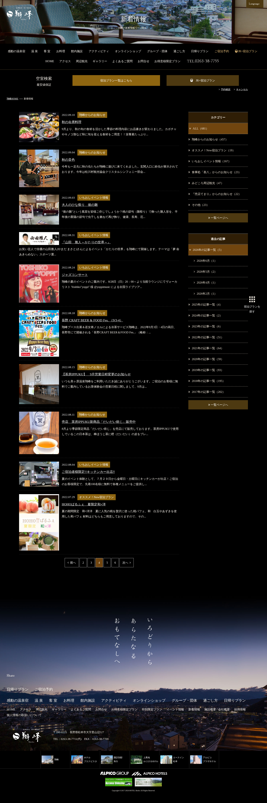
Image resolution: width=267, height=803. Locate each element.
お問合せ (143, 61)
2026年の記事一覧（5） (208, 249)
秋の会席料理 (71, 122)
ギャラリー (100, 61)
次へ (125, 562)
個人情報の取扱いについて (24, 715)
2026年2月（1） (207, 293)
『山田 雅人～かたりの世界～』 (86, 242)
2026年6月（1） (207, 260)
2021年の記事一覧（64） (208, 348)
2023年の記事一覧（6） (207, 326)
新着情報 (194, 709)
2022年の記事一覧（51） (208, 337)
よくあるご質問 (122, 61)
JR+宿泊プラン (205, 80)
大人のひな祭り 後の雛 (80, 205)
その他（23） (200, 204)
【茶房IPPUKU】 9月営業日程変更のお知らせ (96, 374)
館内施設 (77, 51)
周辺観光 (82, 61)
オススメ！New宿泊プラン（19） (213, 150)
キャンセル (242, 89)
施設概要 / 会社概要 (217, 709)
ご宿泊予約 (222, 51)
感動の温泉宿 (16, 51)
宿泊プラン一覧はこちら (116, 80)
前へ (73, 562)
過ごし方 (179, 51)
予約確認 (225, 89)
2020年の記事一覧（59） (208, 359)
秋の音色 (68, 160)
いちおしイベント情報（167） (211, 161)
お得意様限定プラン (167, 61)
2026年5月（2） (207, 271)
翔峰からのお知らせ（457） (210, 139)
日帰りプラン (200, 51)
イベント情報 (175, 709)
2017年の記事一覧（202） (208, 391)
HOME (49, 61)
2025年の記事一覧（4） (207, 304)
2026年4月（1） (207, 282)
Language (254, 4)
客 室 (47, 51)
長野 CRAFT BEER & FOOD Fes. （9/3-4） (92, 320)
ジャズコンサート (75, 275)
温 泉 (34, 51)
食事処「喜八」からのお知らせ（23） (216, 172)
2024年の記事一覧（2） (207, 315)
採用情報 (240, 709)
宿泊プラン (252, 309)
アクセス (65, 61)
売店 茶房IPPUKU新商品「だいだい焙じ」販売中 (99, 422)
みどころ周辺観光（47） (208, 183)
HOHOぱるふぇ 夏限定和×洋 (84, 504)
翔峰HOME (12, 98)
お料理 (60, 51)
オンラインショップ (128, 51)
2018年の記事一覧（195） (208, 380)
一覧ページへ (219, 217)
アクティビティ (99, 51)
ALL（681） (201, 128)
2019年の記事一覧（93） (208, 370)
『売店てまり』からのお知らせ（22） (216, 194)
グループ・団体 (157, 51)
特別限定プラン (152, 709)
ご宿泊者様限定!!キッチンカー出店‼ (88, 472)
